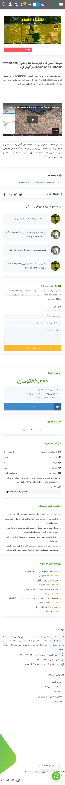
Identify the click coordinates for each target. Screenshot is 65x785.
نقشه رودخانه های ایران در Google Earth (42, 573)
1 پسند (24, 49)
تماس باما (57, 701)
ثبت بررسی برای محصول (32, 429)
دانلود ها (48, 478)
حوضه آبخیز (38, 182)
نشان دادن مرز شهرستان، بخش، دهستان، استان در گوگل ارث (33, 600)
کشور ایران (8, 473)
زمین (15, 473)
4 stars (48, 311)
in (10, 194)
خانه (56, 478)
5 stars (44, 311)
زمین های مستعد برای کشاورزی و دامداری (41, 591)
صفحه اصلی (56, 682)
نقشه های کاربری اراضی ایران (47, 609)
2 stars (55, 311)
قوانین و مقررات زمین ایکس (50, 696)
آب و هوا (50, 182)
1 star (59, 311)
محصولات (57, 692)
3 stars (51, 311)
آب (59, 182)
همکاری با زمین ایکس (52, 687)
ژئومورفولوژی (24, 182)
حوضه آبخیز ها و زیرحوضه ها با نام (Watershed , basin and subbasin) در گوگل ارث (32, 65)
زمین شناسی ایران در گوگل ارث (46, 582)
